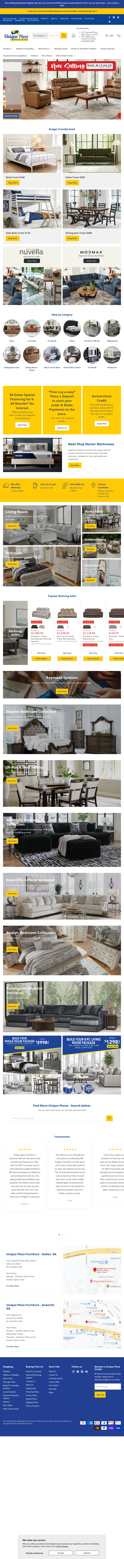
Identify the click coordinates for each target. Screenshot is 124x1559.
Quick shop (41, 654)
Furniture (7, 48)
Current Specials (107, 48)
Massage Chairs (61, 48)
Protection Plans (76, 18)
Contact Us (44, 18)
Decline (87, 1553)
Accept (61, 1553)
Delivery (34, 55)
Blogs (51, 1393)
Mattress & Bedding (25, 48)
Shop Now (12, 183)
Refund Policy (7, 20)
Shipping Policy (20, 20)
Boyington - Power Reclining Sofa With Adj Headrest (41, 639)
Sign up (100, 1395)
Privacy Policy (89, 18)
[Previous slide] (9, 89)
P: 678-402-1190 (87, 41)
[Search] (63, 35)
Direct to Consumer (10, 18)
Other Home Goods (64, 55)
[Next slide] (114, 89)
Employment (64, 18)
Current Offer (54, 1383)
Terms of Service (33, 20)
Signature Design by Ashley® (41, 645)
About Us (54, 18)
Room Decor (44, 48)
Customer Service (56, 1379)
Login (111, 35)
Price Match (47, 55)
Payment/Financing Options (28, 18)
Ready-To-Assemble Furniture (84, 48)
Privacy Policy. (62, 1546)
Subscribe (52, 1390)
